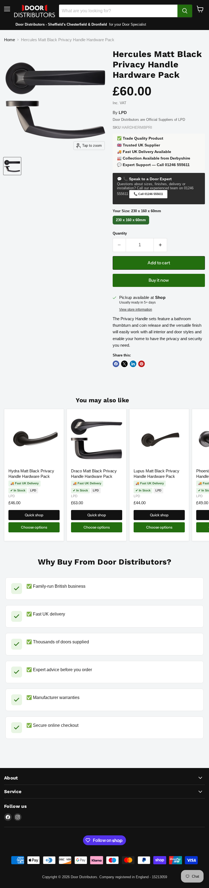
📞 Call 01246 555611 (148, 194)
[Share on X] (124, 364)
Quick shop (34, 515)
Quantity (120, 233)
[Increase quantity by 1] (160, 245)
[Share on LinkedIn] (133, 364)
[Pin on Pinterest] (141, 364)
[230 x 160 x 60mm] (132, 224)
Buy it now (159, 280)
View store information (135, 309)
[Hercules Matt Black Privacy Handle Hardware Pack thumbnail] (12, 166)
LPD (11, 496)
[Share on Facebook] (116, 364)
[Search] (184, 11)
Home (9, 39)
